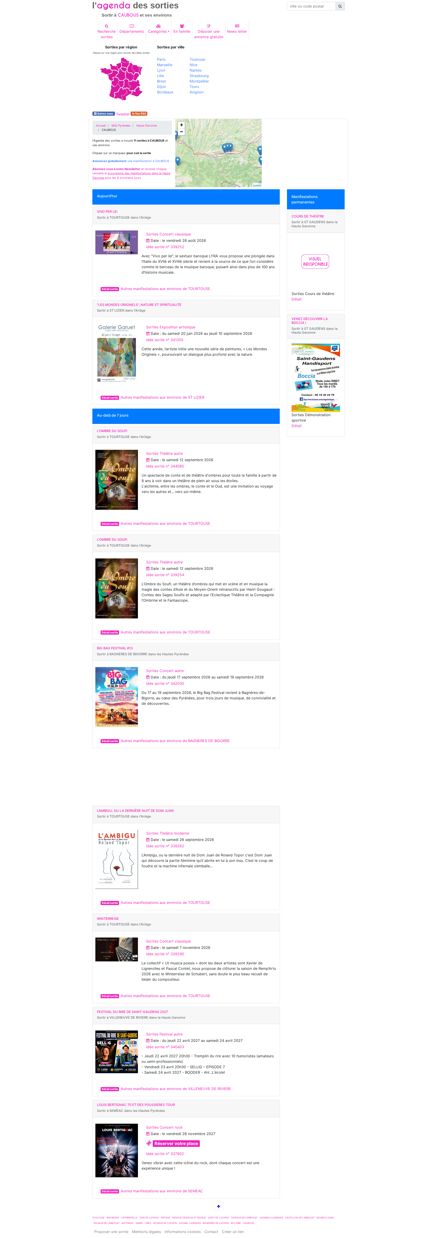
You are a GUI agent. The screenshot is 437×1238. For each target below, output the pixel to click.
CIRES (148, 1223)
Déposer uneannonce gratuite (208, 34)
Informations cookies (183, 1231)
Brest (161, 81)
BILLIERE (236, 1223)
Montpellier (199, 81)
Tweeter (123, 114)
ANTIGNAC (128, 1223)
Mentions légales (146, 1231)
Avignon (196, 92)
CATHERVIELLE (129, 1217)
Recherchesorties (107, 34)
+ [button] (181, 125)
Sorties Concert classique (168, 234)
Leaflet (257, 185)
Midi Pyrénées (121, 125)
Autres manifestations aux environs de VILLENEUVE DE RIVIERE (176, 1088)
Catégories (157, 31)
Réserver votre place (176, 1143)
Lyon (161, 70)
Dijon (161, 86)
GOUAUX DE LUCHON (165, 1223)
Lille (160, 75)
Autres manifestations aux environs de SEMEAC (162, 1191)
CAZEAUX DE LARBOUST (244, 1217)
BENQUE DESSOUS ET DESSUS (189, 1217)
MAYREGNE (113, 1217)
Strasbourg (199, 75)
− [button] (181, 132)
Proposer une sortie (111, 1231)
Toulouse (197, 59)
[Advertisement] (283, 77)
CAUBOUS (248, 1223)
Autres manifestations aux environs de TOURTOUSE (165, 288)
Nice (193, 65)
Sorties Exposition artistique (170, 327)
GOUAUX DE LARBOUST (106, 1223)
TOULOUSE (98, 1217)
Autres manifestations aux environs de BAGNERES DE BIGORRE (175, 740)
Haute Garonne (146, 125)
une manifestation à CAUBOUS (130, 161)
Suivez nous (105, 113)
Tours (194, 86)
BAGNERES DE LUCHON (216, 1223)
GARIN (139, 1223)
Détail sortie (110, 289)
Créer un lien (233, 1231)
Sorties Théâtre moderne (167, 833)
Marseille (164, 65)
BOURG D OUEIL (325, 1217)
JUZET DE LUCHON (218, 1217)
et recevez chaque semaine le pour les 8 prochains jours (131, 173)
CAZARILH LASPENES (271, 1217)
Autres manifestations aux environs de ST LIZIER (162, 397)
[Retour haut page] (218, 1206)
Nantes (196, 70)
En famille (181, 31)
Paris (161, 59)
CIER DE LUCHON (149, 1217)
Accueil (101, 125)
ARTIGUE (165, 1217)
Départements (131, 31)
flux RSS (140, 113)
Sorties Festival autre (164, 1034)
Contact (211, 1231)
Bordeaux (165, 92)
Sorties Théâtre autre (164, 453)
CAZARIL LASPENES (190, 1223)
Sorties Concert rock (164, 1127)
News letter (237, 31)
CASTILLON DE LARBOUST (300, 1217)
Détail (297, 299)
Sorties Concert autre (165, 670)
